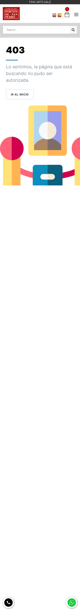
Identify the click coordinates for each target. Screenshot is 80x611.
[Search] (73, 30)
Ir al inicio (20, 94)
